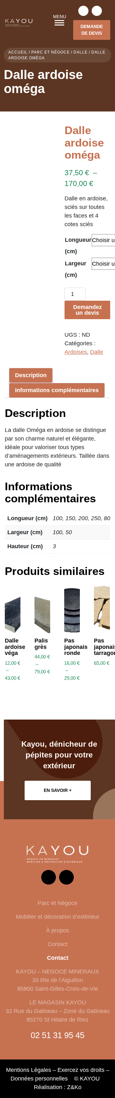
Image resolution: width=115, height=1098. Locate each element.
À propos (57, 930)
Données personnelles (39, 1078)
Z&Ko (74, 1087)
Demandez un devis (87, 310)
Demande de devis (91, 30)
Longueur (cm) (78, 246)
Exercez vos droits (80, 1070)
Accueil (17, 52)
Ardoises (76, 352)
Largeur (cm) (75, 269)
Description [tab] (31, 375)
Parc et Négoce (50, 52)
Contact (57, 944)
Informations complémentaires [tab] (57, 390)
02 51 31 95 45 (57, 1035)
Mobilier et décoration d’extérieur (57, 917)
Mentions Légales (28, 1070)
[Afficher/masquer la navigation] (59, 22)
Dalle (80, 52)
